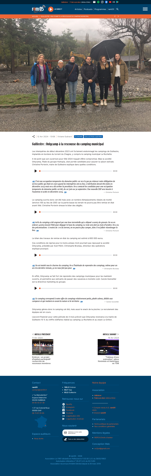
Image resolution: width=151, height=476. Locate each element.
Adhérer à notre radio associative (75, 432)
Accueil (35, 16)
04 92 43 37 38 (38, 403)
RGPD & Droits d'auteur (103, 437)
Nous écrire (38, 439)
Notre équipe (99, 382)
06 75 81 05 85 (38, 413)
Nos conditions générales (104, 426)
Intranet (100, 413)
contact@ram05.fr (39, 390)
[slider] (75, 171)
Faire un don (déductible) (76, 439)
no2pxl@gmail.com (102, 448)
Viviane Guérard (64, 136)
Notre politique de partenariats (106, 424)
